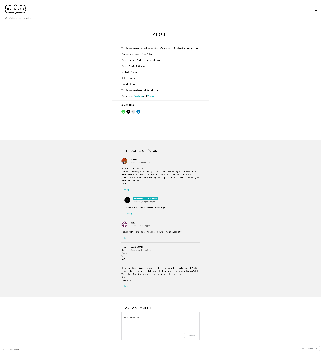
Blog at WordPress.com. (11, 349)
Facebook (138, 96)
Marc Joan (136, 247)
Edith (133, 159)
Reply (126, 189)
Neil (132, 223)
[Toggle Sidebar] (316, 11)
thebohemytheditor (145, 198)
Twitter (150, 96)
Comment (191, 335)
